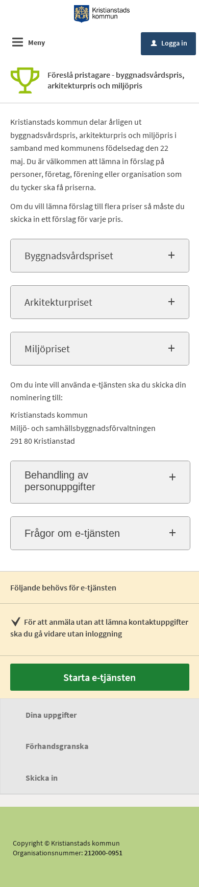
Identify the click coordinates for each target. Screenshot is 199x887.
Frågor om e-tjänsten (72, 533)
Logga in (169, 43)
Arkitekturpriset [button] (58, 301)
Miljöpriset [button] (47, 348)
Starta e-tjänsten (99, 677)
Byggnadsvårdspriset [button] (68, 255)
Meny (36, 42)
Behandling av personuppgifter (59, 480)
